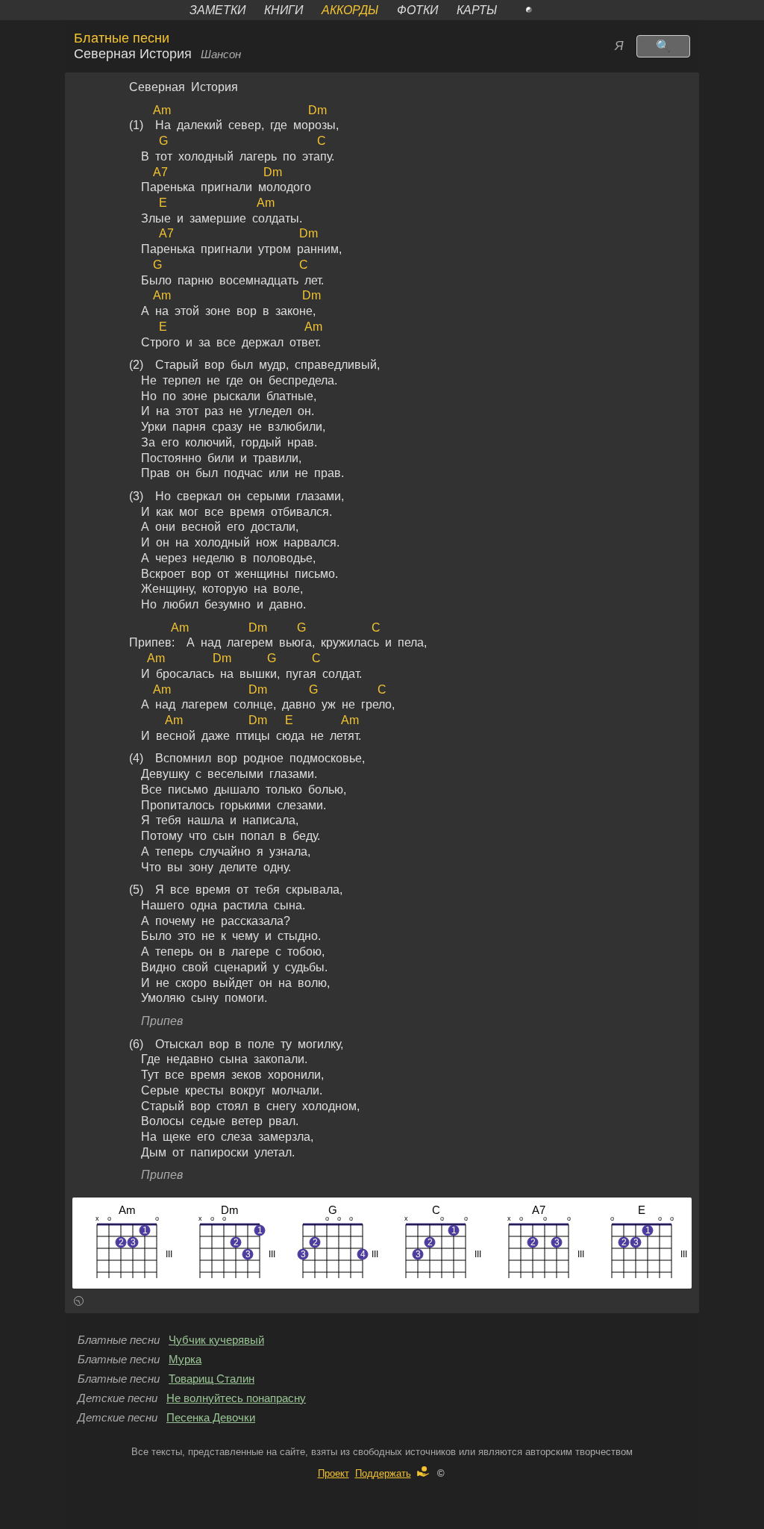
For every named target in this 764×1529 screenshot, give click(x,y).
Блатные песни (121, 38)
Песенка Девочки (210, 1418)
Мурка (185, 1359)
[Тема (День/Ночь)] (545, 10)
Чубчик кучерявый (216, 1340)
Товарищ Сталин (211, 1379)
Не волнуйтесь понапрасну (236, 1398)
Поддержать (383, 1473)
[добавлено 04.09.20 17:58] (78, 1303)
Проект (333, 1473)
